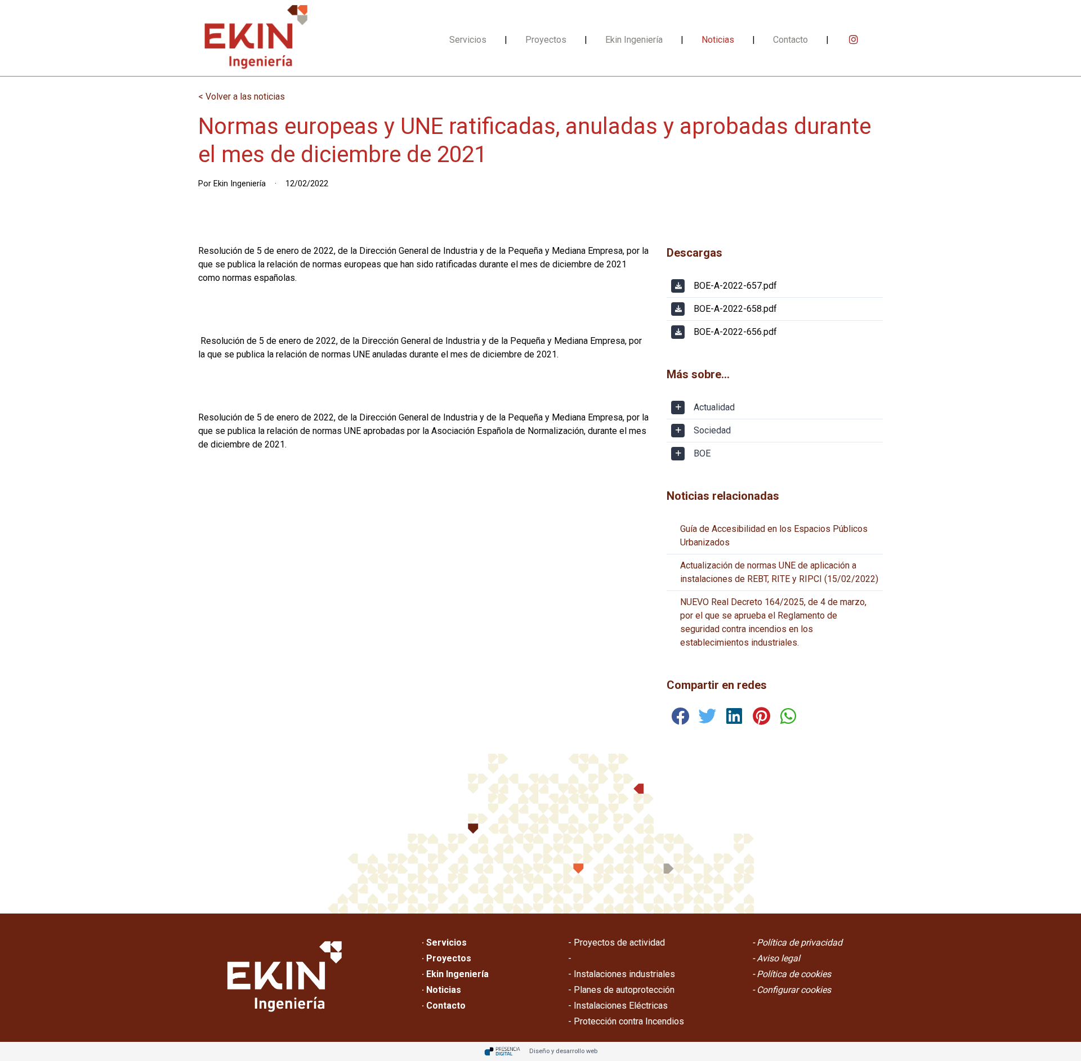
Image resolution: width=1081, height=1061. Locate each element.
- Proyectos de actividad (616, 942)
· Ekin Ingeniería (455, 974)
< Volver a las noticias (241, 96)
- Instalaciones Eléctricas (618, 1005)
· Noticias (441, 989)
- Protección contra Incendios (626, 1021)
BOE (702, 453)
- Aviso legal (776, 958)
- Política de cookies (791, 974)
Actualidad (714, 407)
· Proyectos (446, 958)
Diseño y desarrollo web (563, 1051)
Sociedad (712, 430)
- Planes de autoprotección (621, 989)
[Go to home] (255, 38)
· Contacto (444, 1005)
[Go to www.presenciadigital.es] (502, 1051)
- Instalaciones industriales (621, 974)
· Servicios (444, 942)
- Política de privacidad (797, 942)
